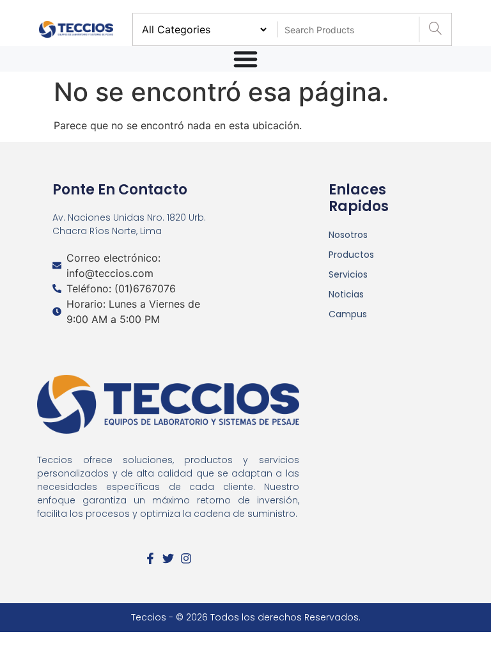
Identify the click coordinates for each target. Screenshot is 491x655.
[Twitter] (168, 558)
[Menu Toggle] (245, 59)
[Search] (435, 29)
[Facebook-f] (150, 558)
